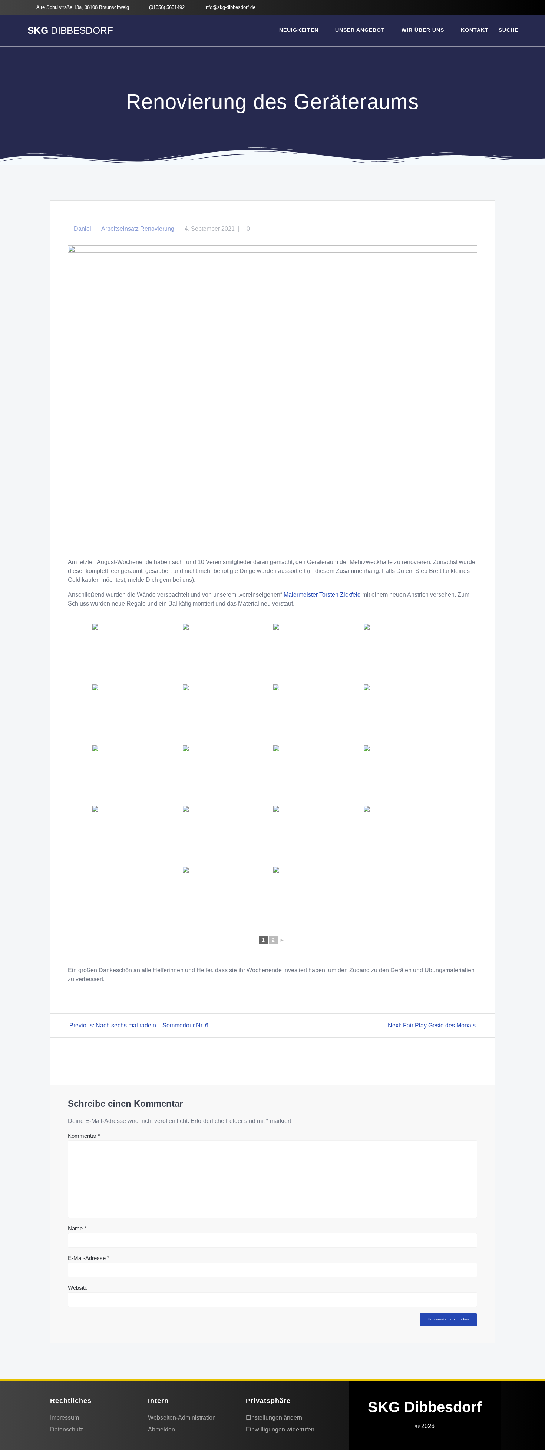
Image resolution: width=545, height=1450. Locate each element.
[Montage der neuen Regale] (317, 653)
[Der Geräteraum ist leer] (227, 835)
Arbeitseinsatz (120, 229)
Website (77, 1287)
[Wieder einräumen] (317, 714)
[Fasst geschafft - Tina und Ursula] (408, 714)
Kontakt (475, 30)
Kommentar (84, 1136)
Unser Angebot (360, 30)
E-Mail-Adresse (88, 1258)
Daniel (82, 229)
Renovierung (157, 229)
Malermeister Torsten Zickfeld (322, 594)
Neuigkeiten (298, 30)
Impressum (64, 1417)
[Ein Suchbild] (317, 774)
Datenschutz (66, 1429)
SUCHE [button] (508, 30)
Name (77, 1228)
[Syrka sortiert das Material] (136, 653)
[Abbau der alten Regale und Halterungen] (408, 835)
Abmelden (161, 1429)
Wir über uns (423, 30)
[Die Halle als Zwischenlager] (136, 835)
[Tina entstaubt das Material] (227, 653)
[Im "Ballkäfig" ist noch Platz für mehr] (408, 774)
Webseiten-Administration (182, 1417)
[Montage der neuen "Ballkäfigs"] (408, 653)
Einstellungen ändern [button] (274, 1417)
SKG (70, 31)
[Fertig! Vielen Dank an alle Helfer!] (227, 774)
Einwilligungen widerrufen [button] (280, 1429)
